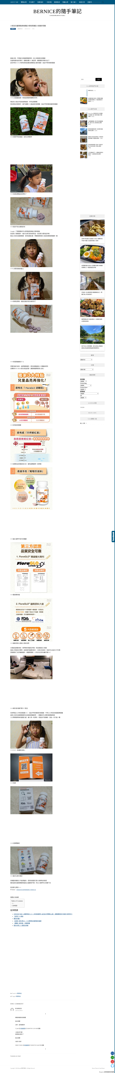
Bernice (20, 28)
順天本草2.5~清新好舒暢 (21, 925)
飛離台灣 (65, 2)
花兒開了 (32, 2)
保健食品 (13, 28)
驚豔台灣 (24, 2)
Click (113, 536)
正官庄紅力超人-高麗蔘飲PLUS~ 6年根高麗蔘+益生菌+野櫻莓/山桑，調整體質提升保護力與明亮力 (43, 914)
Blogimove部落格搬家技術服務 (106, 1072)
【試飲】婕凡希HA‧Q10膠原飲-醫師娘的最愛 (27, 921)
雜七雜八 (74, 2)
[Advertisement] (43, 44)
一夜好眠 (49, 2)
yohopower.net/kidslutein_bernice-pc (26, 889)
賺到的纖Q (17, 918)
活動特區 (90, 2)
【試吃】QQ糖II (18, 916)
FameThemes (102, 1068)
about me (14, 2)
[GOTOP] (112, 1066)
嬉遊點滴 (57, 2)
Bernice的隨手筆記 (57, 11)
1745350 (82, 407)
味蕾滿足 (40, 2)
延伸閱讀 (14, 905)
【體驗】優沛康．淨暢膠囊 (22, 923)
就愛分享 (82, 2)
